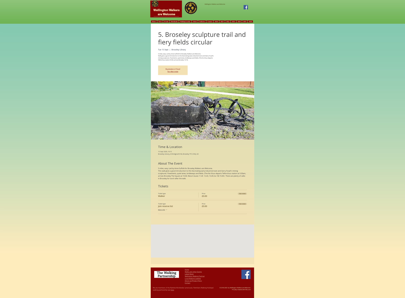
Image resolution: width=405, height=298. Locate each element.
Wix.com (248, 290)
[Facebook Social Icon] (246, 7)
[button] (160, 21)
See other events (172, 71)
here (172, 290)
